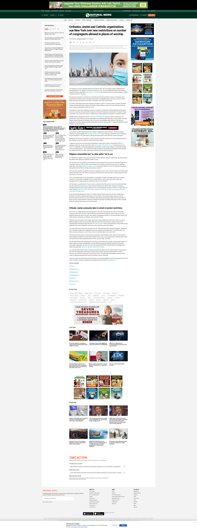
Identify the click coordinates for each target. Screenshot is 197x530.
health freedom (99, 47)
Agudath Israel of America (78, 45)
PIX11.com (72, 284)
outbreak (97, 48)
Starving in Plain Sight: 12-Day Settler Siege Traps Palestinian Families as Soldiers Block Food (54, 91)
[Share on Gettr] (90, 42)
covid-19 (77, 47)
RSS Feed (114, 503)
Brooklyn (109, 45)
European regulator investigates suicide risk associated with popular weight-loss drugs (78, 344)
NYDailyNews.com (74, 275)
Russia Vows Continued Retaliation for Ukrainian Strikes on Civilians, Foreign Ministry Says (54, 49)
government (92, 47)
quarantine (107, 48)
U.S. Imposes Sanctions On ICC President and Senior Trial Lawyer (53, 43)
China (126, 45)
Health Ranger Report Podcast (118, 496)
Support (91, 496)
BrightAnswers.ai (115, 500)
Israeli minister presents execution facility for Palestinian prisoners (53, 85)
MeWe (135, 503)
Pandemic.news (112, 260)
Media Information (93, 500)
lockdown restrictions (118, 47)
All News (114, 493)
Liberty (110, 47)
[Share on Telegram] (80, 42)
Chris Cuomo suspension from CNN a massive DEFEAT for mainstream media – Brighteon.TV (98, 419)
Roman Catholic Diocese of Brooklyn (82, 49)
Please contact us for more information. (77, 479)
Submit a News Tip (93, 503)
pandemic (102, 48)
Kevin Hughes (77, 362)
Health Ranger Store (116, 494)
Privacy (74, 518)
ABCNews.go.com (74, 281)
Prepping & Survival (112, 20)
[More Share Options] (93, 42)
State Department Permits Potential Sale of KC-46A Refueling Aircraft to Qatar (53, 80)
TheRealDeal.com (74, 272)
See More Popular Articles (55, 96)
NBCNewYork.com (74, 269)
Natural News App (115, 498)
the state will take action (94, 133)
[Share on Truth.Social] (87, 42)
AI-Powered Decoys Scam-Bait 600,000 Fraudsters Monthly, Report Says (54, 38)
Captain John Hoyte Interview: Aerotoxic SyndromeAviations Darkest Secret (59, 156)
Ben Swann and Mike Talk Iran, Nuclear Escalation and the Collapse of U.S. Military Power (48, 137)
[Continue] (71, 498)
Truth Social (136, 498)
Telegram (136, 494)
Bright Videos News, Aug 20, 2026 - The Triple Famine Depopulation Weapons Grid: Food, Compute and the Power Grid (48, 157)
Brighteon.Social (137, 493)
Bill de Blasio (96, 45)
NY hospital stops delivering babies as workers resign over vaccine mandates (118, 443)
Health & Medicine (86, 20)
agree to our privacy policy (80, 527)
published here (85, 520)
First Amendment (84, 47)
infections (106, 47)
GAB (135, 505)
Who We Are (92, 491)
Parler (135, 496)
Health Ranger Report (49, 121)
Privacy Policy (92, 505)
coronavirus (72, 47)
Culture (77, 20)
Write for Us (91, 498)
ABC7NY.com (72, 278)
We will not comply (98, 223)
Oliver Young (117, 341)
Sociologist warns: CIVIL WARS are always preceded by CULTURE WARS (98, 344)
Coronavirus (76, 23)
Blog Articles (114, 501)
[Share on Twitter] (77, 42)
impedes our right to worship (89, 166)
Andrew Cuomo (89, 45)
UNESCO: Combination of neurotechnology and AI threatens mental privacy (118, 344)
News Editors (97, 362)
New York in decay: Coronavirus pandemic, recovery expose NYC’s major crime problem (77, 443)
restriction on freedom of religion (78, 302)
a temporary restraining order (97, 116)
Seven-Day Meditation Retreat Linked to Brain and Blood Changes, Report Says (54, 67)
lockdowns (71, 48)
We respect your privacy (47, 501)
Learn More (114, 525)
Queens (113, 48)
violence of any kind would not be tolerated (92, 247)
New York (77, 48)
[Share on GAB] (83, 42)
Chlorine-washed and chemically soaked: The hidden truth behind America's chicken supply (53, 73)
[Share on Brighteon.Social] (70, 42)
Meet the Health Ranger (94, 493)
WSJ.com (71, 266)
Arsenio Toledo (81, 39)
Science (122, 20)
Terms (77, 518)
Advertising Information (94, 501)
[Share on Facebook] (74, 42)
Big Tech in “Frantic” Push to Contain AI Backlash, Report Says (54, 33)
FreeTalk (135, 501)
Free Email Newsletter (94, 494)
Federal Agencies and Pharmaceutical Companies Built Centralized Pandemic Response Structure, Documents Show (54, 56)
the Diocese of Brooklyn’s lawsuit (104, 145)
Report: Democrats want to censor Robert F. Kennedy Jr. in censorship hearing (98, 365)
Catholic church (115, 45)
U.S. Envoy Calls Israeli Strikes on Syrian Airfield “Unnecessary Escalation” (54, 61)
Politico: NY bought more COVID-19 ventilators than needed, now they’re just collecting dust (78, 419)
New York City (83, 48)
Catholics (122, 45)
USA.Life (135, 507)
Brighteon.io (136, 491)
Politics (71, 20)
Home (65, 20)
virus (92, 49)
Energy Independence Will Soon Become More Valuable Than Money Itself (48, 147)
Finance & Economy (99, 20)
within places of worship (92, 92)
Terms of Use (92, 507)
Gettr (135, 500)
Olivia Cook (77, 341)
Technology (129, 20)
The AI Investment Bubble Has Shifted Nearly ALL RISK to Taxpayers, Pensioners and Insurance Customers (60, 147)
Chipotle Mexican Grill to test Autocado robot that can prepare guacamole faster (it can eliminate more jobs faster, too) (78, 365)
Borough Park (103, 45)
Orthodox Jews (90, 48)
